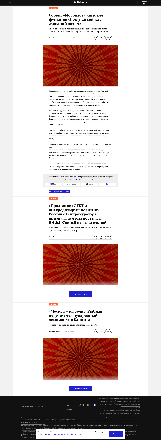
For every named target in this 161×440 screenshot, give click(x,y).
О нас (68, 405)
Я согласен (116, 434)
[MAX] (94, 405)
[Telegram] (80, 405)
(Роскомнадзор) (105, 401)
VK (94, 179)
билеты (59, 191)
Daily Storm (80, 2)
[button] (10, 3)
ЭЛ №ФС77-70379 (126, 401)
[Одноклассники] (91, 405)
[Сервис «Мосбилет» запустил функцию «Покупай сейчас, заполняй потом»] (96, 38)
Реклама (69, 409)
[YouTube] (83, 405)
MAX (76, 177)
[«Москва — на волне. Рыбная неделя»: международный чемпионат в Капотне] (96, 331)
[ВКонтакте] (87, 405)
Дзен (89, 179)
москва (52, 191)
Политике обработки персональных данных (64, 434)
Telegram (82, 179)
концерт (67, 191)
